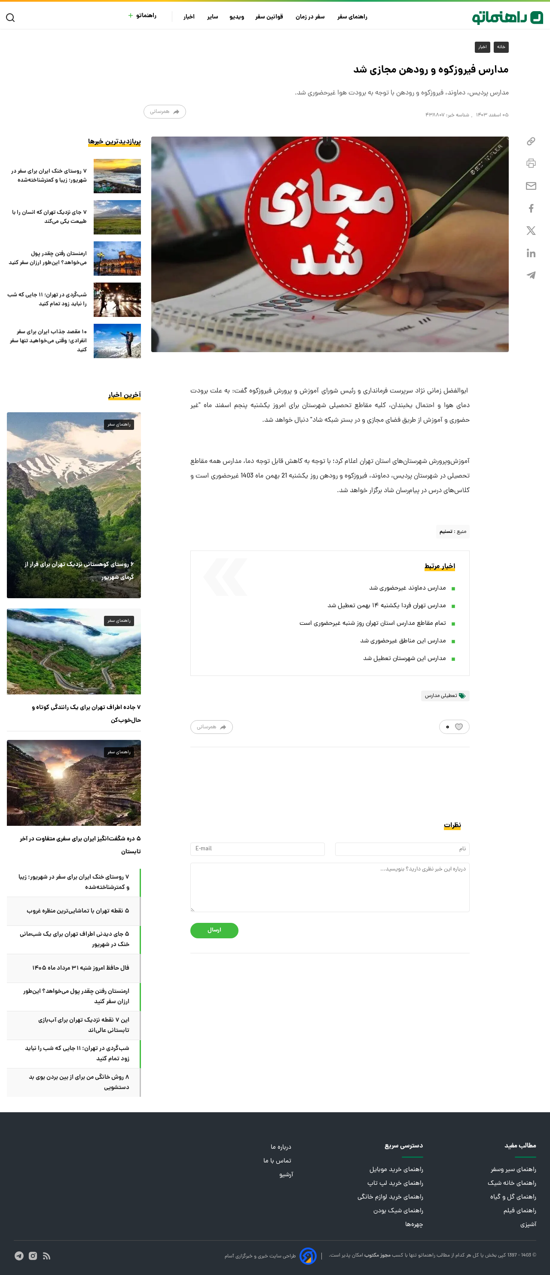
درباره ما (282, 1148)
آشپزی (528, 1225)
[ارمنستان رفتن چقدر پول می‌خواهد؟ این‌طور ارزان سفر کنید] (117, 258)
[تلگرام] (531, 275)
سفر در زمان (311, 17)
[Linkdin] (531, 253)
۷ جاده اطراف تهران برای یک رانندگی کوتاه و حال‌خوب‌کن (86, 714)
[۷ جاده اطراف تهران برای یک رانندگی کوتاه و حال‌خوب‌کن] (74, 651)
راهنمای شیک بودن (398, 1211)
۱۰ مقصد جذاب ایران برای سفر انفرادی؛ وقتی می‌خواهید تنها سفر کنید (48, 341)
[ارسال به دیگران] (531, 186)
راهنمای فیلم (520, 1211)
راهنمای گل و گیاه (513, 1197)
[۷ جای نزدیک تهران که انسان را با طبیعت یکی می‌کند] (117, 217)
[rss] (46, 1256)
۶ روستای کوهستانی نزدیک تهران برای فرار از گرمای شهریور (79, 571)
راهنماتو (146, 16)
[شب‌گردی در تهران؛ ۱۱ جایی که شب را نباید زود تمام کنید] (117, 300)
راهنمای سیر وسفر (513, 1170)
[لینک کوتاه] (531, 141)
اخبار (189, 17)
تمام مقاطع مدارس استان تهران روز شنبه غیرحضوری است (372, 624)
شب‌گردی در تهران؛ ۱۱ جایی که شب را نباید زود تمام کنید (47, 300)
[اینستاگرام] (33, 1256)
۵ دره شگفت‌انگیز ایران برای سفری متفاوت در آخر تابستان (80, 845)
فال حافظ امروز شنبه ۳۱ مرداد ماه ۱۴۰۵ (80, 968)
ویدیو (236, 17)
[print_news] (531, 163)
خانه (501, 47)
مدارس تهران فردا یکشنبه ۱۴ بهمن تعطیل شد (386, 606)
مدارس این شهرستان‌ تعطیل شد (404, 659)
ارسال (214, 930)
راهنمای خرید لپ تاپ (395, 1184)
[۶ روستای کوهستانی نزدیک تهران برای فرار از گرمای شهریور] (74, 505)
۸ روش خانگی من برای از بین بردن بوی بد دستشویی (79, 1082)
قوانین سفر (269, 17)
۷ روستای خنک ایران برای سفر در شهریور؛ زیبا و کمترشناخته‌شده (49, 176)
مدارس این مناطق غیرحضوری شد (403, 641)
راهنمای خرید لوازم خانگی (390, 1197)
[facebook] (531, 208)
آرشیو (286, 1175)
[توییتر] (531, 230)
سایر (212, 17)
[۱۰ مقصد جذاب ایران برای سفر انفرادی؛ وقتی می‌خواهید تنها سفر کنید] (117, 341)
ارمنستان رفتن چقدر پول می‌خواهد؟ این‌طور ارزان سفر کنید (48, 259)
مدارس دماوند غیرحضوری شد (407, 588)
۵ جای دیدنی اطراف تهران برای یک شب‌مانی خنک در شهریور (74, 939)
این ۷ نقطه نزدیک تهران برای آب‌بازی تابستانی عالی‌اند (83, 1025)
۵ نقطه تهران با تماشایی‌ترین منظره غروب (78, 911)
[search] (12, 17)
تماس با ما (278, 1161)
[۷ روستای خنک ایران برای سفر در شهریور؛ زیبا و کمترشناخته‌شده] (117, 176)
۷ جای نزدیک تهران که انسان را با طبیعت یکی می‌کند (49, 217)
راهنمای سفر (353, 17)
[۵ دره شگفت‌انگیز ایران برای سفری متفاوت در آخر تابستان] (74, 783)
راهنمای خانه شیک (512, 1184)
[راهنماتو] (507, 18)
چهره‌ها (414, 1225)
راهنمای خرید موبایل (396, 1170)
